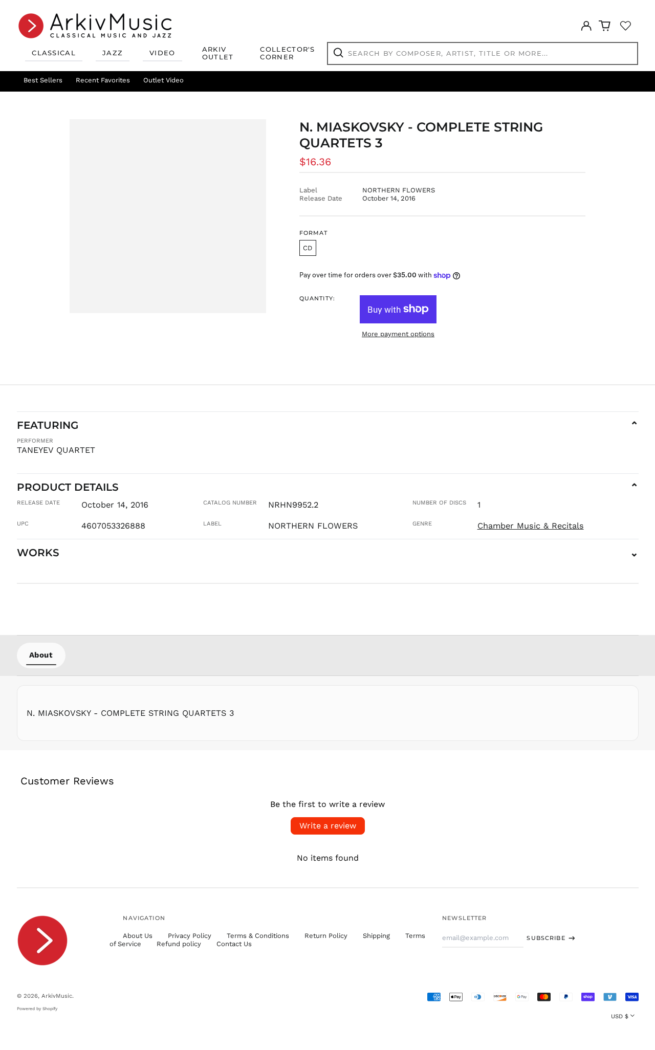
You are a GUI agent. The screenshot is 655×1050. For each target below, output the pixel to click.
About (41, 655)
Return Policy (325, 935)
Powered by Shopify (37, 1008)
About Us (137, 935)
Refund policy (179, 944)
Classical (54, 53)
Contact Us (234, 944)
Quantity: (317, 298)
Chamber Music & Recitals (530, 526)
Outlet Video (163, 80)
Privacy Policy (189, 935)
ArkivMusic (56, 995)
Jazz (112, 53)
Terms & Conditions (258, 935)
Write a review (327, 825)
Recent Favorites (103, 80)
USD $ (619, 1016)
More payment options (398, 334)
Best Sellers (43, 80)
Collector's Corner (287, 53)
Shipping (376, 935)
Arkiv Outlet (218, 53)
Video (162, 53)
